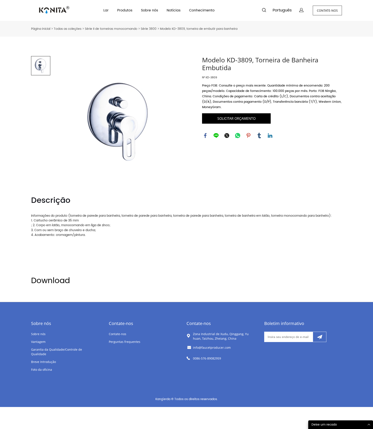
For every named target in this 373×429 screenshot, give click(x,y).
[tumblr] (259, 135)
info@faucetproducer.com (212, 347)
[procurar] (264, 11)
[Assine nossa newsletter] (319, 337)
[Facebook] (205, 135)
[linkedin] (270, 135)
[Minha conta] (301, 10)
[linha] (216, 135)
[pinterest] (248, 135)
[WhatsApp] (237, 135)
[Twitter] (227, 135)
